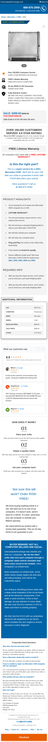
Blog (6, 729)
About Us (24, 729)
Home (3, 17)
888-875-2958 (31, 7)
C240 (19, 17)
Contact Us (15, 729)
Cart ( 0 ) (44, 2)
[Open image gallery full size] (44, 26)
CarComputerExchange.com (12, 2)
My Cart (40, 729)
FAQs (32, 729)
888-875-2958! (25, 187)
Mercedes (11, 17)
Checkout (24, 737)
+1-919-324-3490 (33, 11)
